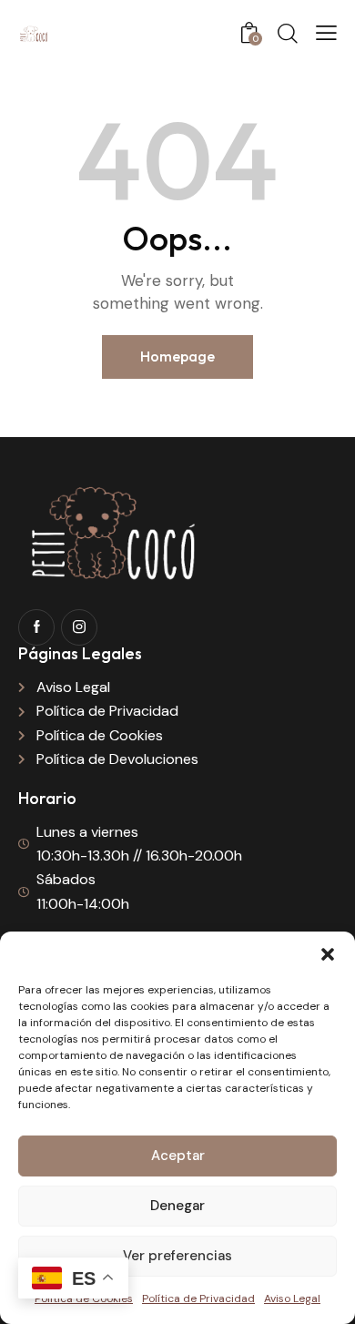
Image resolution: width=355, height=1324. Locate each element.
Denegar (177, 1206)
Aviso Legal (292, 1298)
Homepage (177, 356)
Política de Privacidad (198, 1298)
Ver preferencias (177, 1256)
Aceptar (178, 1155)
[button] (328, 954)
